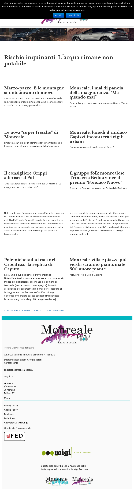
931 (41, 311)
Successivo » (58, 311)
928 (28, 311)
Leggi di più (73, 15)
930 (37, 311)
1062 (48, 311)
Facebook (10, 387)
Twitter (10, 384)
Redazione (9, 419)
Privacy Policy (11, 406)
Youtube (10, 390)
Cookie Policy (11, 410)
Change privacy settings (16, 423)
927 (24, 311)
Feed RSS (11, 394)
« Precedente (11, 311)
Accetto (58, 15)
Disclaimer (9, 414)
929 (33, 311)
